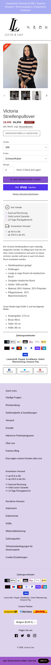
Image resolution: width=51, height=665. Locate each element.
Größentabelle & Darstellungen (21, 413)
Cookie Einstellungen (16, 557)
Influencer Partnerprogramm (20, 435)
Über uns (10, 443)
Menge (6, 164)
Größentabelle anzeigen (21, 133)
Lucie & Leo (29, 647)
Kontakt (9, 428)
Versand (10, 420)
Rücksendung (13, 405)
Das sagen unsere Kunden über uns (24, 458)
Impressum (11, 508)
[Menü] (46, 27)
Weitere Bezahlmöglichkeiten (26, 194)
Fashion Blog (12, 451)
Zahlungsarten (13, 539)
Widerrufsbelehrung (16, 531)
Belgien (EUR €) (24, 622)
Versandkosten (26, 126)
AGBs (9, 523)
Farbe (5, 153)
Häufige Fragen (13, 397)
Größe (6, 142)
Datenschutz (12, 516)
